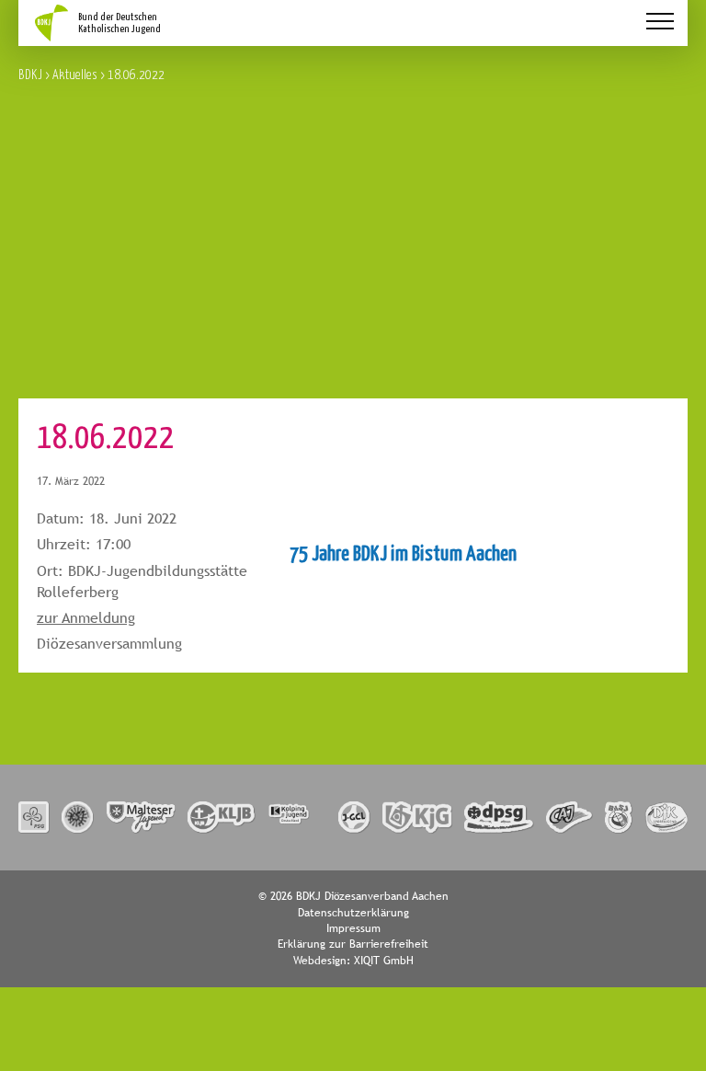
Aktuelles (74, 74)
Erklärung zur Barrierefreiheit (353, 944)
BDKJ (30, 74)
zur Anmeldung (86, 618)
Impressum (353, 928)
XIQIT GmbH (384, 960)
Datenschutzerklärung (353, 912)
